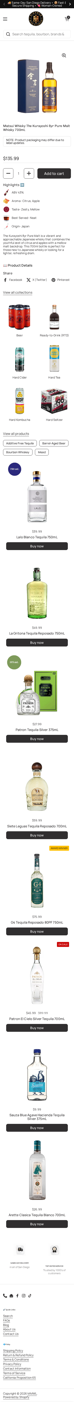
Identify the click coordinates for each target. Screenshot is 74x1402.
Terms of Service (14, 1373)
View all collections (17, 292)
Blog (6, 1325)
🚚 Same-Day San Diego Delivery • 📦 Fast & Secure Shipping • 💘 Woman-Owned (37, 4)
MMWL (32, 1393)
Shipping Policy (13, 1350)
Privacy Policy (12, 1364)
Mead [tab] (42, 452)
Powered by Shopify (16, 1397)
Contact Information (17, 1368)
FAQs (6, 1320)
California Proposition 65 (19, 1377)
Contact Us (10, 1334)
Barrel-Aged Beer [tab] (53, 443)
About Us (9, 1329)
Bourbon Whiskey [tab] (17, 452)
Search (8, 1316)
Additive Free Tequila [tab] (20, 443)
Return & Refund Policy (18, 1355)
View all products (16, 433)
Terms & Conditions (16, 1359)
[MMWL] (36, 19)
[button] (67, 19)
